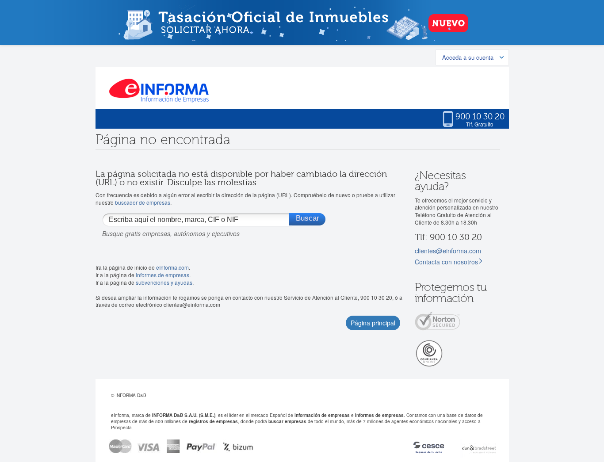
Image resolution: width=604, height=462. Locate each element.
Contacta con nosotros (446, 261)
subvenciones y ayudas (164, 282)
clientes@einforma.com (448, 250)
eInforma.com (172, 267)
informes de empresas (162, 275)
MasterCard (120, 446)
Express (173, 446)
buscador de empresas (142, 202)
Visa (149, 446)
